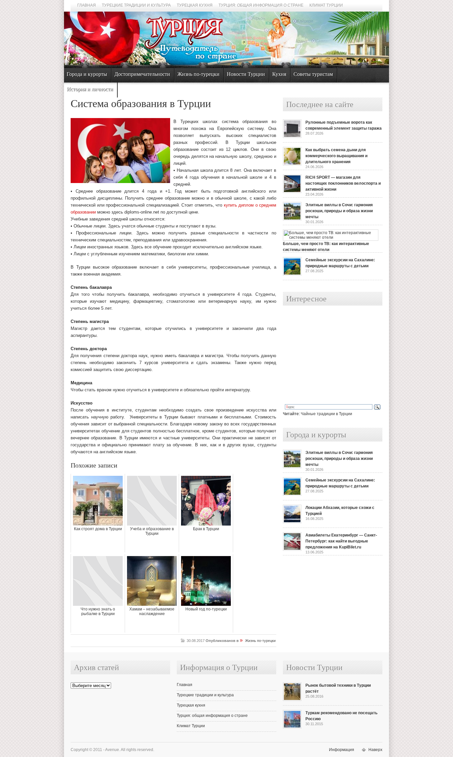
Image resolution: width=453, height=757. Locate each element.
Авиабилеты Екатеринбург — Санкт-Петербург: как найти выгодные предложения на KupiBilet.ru (341, 541)
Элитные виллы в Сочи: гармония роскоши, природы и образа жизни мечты (339, 211)
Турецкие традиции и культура (136, 5)
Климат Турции (326, 5)
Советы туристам (313, 74)
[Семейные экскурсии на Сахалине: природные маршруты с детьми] (292, 274)
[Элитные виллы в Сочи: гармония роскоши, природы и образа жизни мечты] (292, 219)
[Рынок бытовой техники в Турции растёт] (292, 699)
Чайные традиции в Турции (326, 413)
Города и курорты (87, 74)
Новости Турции (246, 74)
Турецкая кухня (195, 5)
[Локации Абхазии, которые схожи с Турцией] (292, 522)
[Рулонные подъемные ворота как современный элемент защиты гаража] (292, 136)
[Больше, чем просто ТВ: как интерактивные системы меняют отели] (330, 237)
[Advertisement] (325, 355)
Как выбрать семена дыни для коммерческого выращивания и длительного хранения (336, 156)
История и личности (90, 89)
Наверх (375, 749)
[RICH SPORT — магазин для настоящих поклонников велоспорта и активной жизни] (292, 191)
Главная (86, 5)
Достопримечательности (142, 74)
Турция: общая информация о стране (261, 5)
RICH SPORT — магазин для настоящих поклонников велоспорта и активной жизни (343, 183)
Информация (341, 749)
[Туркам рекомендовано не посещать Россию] (292, 727)
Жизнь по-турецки (198, 74)
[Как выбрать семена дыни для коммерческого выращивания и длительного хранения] (292, 164)
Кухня (279, 74)
